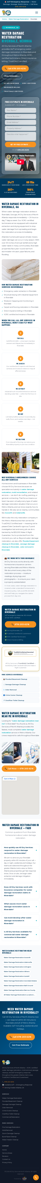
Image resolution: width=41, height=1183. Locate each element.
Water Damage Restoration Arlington (17, 967)
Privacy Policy (7, 1162)
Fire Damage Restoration (11, 1127)
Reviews (5, 1156)
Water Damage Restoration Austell (16, 976)
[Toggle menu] (36, 12)
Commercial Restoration (11, 1117)
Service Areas (7, 1153)
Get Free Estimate (20, 1045)
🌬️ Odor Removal (10, 690)
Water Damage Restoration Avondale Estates (20, 981)
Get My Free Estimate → (20, 144)
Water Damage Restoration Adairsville (18, 962)
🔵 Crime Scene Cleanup (12, 695)
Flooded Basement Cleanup (12, 1101)
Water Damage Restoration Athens (17, 971)
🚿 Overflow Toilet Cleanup (13, 700)
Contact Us (6, 1159)
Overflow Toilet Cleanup (10, 1114)
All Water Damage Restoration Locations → (19, 995)
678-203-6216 (20, 6)
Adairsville (20, 513)
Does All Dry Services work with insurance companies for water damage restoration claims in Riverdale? (20, 891)
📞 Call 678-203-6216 (15, 68)
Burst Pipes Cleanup (9, 1136)
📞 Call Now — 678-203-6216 (19, 769)
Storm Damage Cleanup (11, 1133)
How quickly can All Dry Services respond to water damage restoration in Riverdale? (20, 850)
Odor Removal (7, 1107)
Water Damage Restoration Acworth (17, 957)
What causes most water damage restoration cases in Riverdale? (20, 907)
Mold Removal (7, 1130)
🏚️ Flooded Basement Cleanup (15, 679)
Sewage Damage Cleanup (11, 1104)
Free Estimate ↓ (12, 76)
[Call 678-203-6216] (36, 1177)
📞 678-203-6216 (20, 624)
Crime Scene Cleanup (10, 1110)
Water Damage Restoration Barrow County (19, 990)
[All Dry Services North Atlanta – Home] (6, 12)
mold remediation (19, 492)
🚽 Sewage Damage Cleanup (14, 684)
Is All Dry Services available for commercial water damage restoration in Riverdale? (20, 934)
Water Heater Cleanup (10, 1140)
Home (4, 19)
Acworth (8, 513)
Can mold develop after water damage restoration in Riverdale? (20, 920)
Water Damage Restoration (19, 19)
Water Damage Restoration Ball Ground (18, 985)
